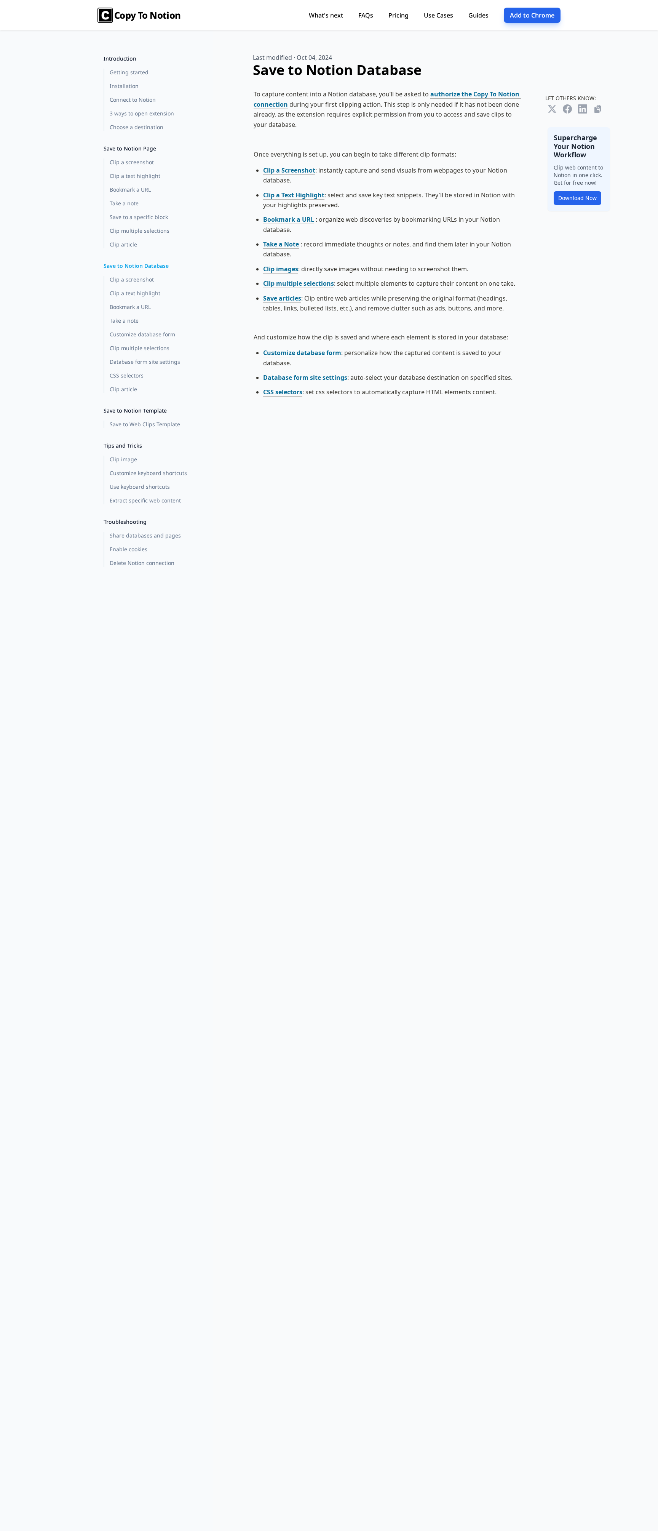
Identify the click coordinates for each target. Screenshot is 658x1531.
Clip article (123, 244)
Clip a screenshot (132, 162)
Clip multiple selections (139, 230)
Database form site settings (145, 361)
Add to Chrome (532, 15)
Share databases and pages (145, 535)
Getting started (129, 72)
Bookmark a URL (130, 189)
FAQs (365, 15)
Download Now (577, 198)
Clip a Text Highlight (293, 195)
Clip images (280, 269)
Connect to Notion (133, 99)
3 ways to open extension (142, 113)
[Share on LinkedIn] (582, 109)
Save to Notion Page (130, 148)
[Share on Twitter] (552, 109)
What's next (326, 15)
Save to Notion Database (136, 265)
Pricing (398, 15)
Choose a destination (136, 127)
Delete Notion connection (142, 562)
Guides (478, 15)
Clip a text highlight (135, 175)
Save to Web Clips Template (145, 424)
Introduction (120, 58)
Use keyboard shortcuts (140, 486)
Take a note (124, 203)
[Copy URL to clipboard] (597, 109)
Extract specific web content (145, 500)
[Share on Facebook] (567, 109)
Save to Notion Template (135, 410)
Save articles (282, 298)
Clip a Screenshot (289, 170)
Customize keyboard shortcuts (148, 473)
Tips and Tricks (123, 445)
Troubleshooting (125, 521)
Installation (124, 86)
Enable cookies (128, 549)
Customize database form (142, 334)
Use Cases (438, 15)
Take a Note (281, 244)
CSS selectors (127, 375)
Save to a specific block (139, 217)
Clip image (123, 459)
